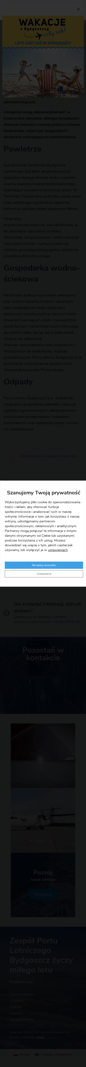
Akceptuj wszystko (44, 565)
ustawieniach (58, 550)
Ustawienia (44, 573)
